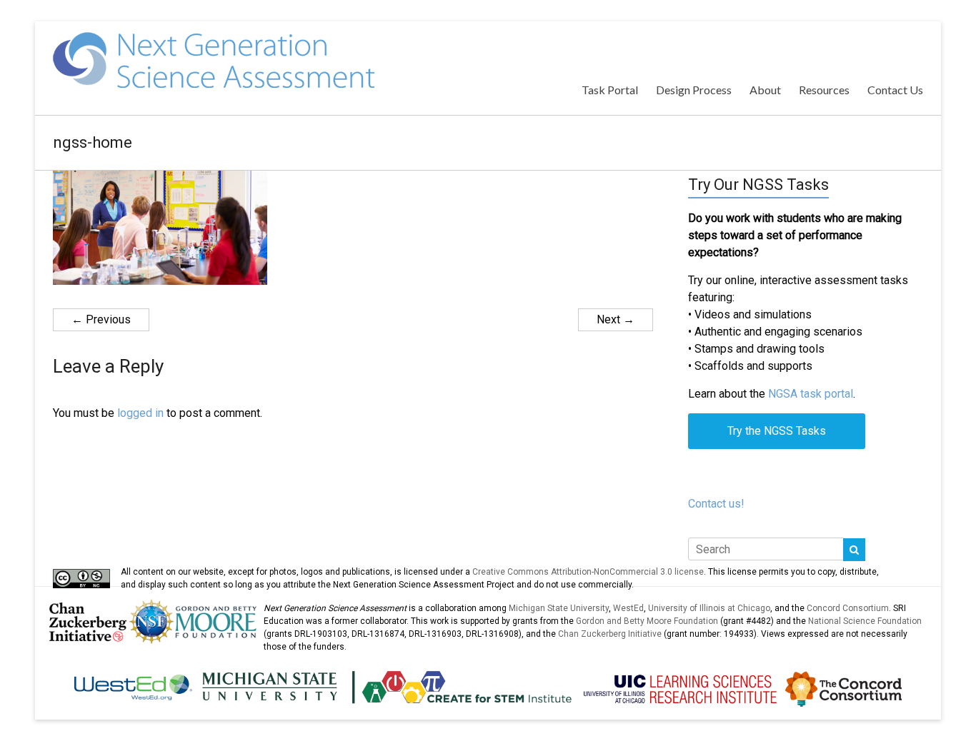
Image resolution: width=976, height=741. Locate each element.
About (765, 89)
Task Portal (610, 89)
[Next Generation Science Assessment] (213, 39)
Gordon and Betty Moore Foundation (647, 621)
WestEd (628, 608)
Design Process (694, 89)
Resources (824, 89)
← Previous (101, 319)
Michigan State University (559, 608)
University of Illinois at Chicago (709, 608)
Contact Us (895, 89)
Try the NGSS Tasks (776, 431)
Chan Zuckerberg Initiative (610, 634)
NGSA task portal (810, 393)
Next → (615, 319)
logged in (140, 413)
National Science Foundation (865, 621)
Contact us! (716, 503)
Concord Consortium (848, 608)
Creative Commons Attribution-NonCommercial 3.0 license (588, 572)
